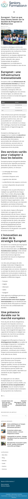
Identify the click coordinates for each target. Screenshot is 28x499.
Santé (3, 463)
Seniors (4, 466)
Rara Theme (18, 495)
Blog (3, 396)
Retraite (4, 460)
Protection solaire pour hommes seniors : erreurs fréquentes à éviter (15, 431)
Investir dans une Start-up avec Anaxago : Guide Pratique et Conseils (7, 404)
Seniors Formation (18, 494)
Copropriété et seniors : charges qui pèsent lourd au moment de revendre (17, 438)
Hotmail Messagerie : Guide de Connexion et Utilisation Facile (20, 403)
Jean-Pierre (5, 26)
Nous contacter (5, 484)
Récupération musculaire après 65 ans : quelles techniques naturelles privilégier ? (17, 444)
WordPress (14, 497)
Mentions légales (5, 486)
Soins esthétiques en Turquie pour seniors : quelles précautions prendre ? (16, 425)
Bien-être (4, 455)
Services (4, 469)
